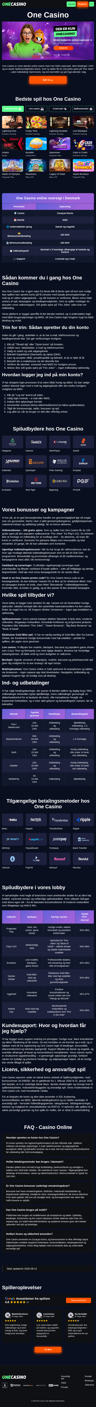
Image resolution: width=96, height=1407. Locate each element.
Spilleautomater (81, 109)
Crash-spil (58, 109)
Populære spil (10, 109)
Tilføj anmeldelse (78, 1300)
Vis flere (48, 1350)
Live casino (34, 109)
